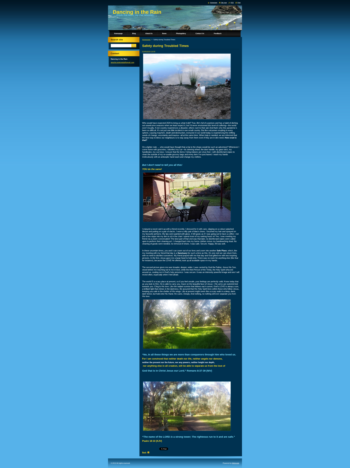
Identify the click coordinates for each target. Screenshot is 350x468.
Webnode (235, 463)
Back (144, 452)
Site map (224, 2)
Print (238, 2)
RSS (232, 2)
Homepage (146, 39)
